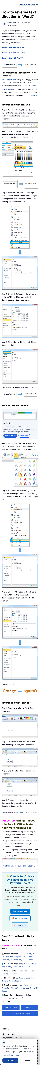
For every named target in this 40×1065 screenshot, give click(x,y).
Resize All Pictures (10, 974)
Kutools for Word (9, 80)
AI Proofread (28, 960)
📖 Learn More (20, 925)
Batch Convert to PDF (21, 967)
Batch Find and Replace (27, 971)
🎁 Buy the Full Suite (20, 918)
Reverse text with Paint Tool (13, 58)
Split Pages (25, 964)
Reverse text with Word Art (13, 53)
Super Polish (20, 957)
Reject (27, 1060)
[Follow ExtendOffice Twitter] (8, 1034)
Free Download (30, 86)
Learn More (24, 435)
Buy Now (22, 866)
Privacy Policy (14, 1055)
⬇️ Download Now (20, 911)
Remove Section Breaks (11, 981)
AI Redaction (16, 960)
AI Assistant (26, 954)
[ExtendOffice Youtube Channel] (13, 1034)
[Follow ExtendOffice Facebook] (3, 1034)
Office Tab (6, 89)
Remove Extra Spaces (27, 978)
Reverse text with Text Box (13, 48)
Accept (10, 1060)
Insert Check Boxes (20, 988)
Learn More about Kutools (20, 1014)
